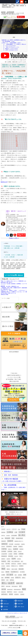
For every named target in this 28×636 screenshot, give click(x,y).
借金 (13, 538)
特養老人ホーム (14, 566)
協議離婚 (15, 549)
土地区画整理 (4, 553)
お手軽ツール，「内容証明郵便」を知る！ (12, 42)
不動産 (23, 529)
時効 (9, 561)
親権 (24, 575)
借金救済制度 (19, 538)
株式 (22, 561)
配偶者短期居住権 (17, 589)
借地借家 (7, 538)
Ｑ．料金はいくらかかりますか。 (11, 48)
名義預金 (21, 549)
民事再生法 (13, 563)
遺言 (20, 586)
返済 (7, 580)
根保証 (2, 563)
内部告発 (3, 546)
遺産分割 (19, 583)
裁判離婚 (20, 574)
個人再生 (21, 535)
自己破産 (9, 575)
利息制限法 (9, 546)
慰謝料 (14, 558)
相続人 (8, 569)
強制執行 (3, 558)
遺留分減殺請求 (15, 586)
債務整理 (10, 541)
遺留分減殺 (8, 586)
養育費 (11, 594)
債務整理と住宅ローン (19, 541)
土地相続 (10, 553)
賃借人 (23, 577)
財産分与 (17, 577)
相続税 (7, 571)
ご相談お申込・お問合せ (9, 632)
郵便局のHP (4, 182)
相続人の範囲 (14, 569)
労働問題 (15, 546)
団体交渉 (19, 551)
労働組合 (20, 546)
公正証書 (11, 544)
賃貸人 (3, 580)
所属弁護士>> (8, 471)
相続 (3, 569)
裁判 (16, 574)
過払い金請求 (8, 583)
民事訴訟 (24, 563)
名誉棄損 (3, 551)
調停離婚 (7, 577)
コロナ (3, 529)
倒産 (2, 538)
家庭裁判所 (4, 556)
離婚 (24, 589)
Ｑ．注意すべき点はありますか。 (11, 50)
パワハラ (14, 529)
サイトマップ (23, 613)
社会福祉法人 (14, 572)
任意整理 (22, 532)
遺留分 (2, 586)
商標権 (15, 551)
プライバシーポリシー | (13, 613)
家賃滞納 (10, 556)
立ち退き (22, 571)
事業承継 (3, 532)
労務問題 (4, 549)
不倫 (19, 529)
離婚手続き (9, 591)
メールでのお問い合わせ (14, 275)
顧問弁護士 (4, 594)
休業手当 (3, 535)
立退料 (3, 574)
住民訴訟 (8, 535)
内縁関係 (22, 544)
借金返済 (3, 541)
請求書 (12, 577)
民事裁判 (19, 563)
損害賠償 (19, 558)
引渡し (20, 556)
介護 (16, 532)
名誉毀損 (10, 551)
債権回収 (4, 544)
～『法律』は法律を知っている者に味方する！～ (13, 487)
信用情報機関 (14, 535)
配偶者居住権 (9, 589)
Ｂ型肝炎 (16, 594)
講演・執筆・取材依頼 (11, 475)
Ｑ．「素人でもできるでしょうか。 (11, 47)
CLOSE (19, 632)
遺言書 (3, 589)
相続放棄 (21, 569)
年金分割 (16, 556)
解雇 (2, 577)
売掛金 (15, 553)
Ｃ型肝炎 (22, 594)
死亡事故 (8, 563)
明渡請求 (3, 561)
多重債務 (21, 553)
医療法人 (9, 549)
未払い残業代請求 (15, 561)
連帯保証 (12, 580)
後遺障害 (8, 558)
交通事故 (10, 532)
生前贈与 (21, 566)
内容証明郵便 (17, 544)
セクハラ (8, 529)
